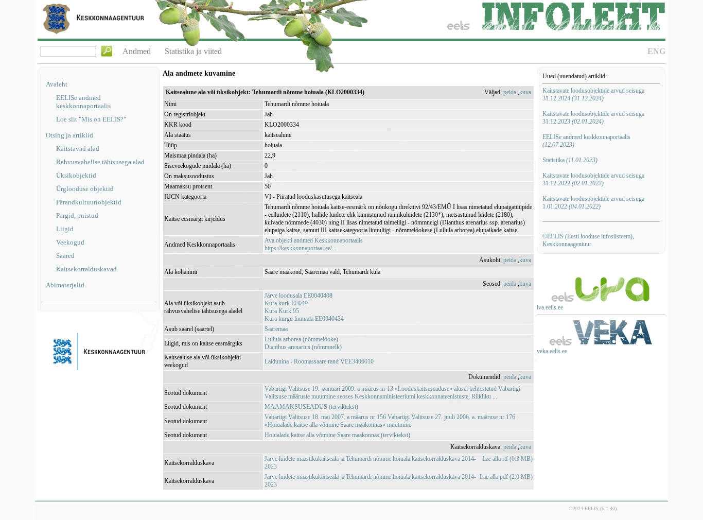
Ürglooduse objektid (85, 189)
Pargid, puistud (77, 215)
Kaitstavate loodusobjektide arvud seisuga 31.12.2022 (593, 179)
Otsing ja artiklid (69, 135)
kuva (525, 92)
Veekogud (70, 242)
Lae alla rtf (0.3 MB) (507, 458)
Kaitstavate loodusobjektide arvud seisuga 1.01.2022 (593, 202)
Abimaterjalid (65, 285)
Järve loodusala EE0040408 (298, 295)
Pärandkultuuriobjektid (88, 202)
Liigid (65, 229)
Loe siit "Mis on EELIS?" (91, 119)
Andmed (136, 51)
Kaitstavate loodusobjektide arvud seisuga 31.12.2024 (593, 94)
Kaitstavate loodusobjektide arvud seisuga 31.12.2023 (593, 117)
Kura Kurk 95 (282, 311)
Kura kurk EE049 (286, 303)
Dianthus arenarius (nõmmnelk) (303, 347)
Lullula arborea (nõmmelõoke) (301, 339)
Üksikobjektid (76, 175)
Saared (65, 255)
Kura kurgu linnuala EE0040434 (304, 318)
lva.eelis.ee (550, 307)
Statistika (569, 160)
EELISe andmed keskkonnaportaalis (83, 102)
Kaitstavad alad (77, 148)
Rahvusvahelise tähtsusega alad (100, 162)
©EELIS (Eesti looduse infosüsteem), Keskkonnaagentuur (588, 240)
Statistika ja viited (193, 51)
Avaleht (56, 84)
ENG (656, 51)
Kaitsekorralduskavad (86, 269)
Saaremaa (276, 329)
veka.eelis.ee (552, 351)
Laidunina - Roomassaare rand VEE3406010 (319, 361)
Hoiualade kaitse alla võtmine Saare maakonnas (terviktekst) (337, 435)
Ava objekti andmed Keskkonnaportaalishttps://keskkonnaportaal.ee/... (314, 244)
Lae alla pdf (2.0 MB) (506, 476)
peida (509, 92)
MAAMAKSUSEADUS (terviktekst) (311, 406)
